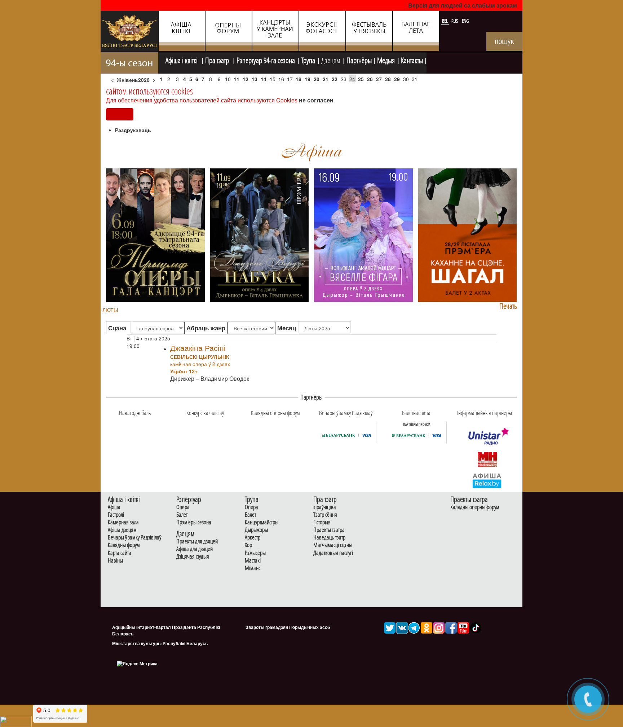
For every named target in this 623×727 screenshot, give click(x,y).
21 (325, 79)
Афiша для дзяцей (194, 549)
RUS (455, 21)
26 (370, 79)
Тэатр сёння (325, 514)
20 (316, 79)
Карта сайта (119, 553)
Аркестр (252, 537)
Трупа (308, 59)
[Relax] (487, 480)
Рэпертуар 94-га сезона (266, 59)
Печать (508, 306)
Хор (248, 545)
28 (388, 79)
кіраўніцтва (324, 507)
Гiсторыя (322, 522)
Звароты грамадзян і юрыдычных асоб (288, 627)
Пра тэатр (217, 59)
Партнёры (359, 59)
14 (263, 79)
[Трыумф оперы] (155, 234)
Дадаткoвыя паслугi (333, 553)
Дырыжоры (256, 530)
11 (236, 79)
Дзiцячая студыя (192, 556)
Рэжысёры (255, 553)
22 (334, 79)
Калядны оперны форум (474, 507)
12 (245, 79)
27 (379, 79)
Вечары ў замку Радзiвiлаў (134, 537)
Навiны (115, 560)
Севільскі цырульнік (199, 356)
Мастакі (253, 560)
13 (254, 79)
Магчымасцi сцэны (332, 545)
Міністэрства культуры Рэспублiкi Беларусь (160, 643)
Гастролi (116, 514)
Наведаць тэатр (329, 537)
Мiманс (252, 568)
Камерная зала (123, 522)
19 (307, 79)
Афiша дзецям (122, 530)
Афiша (114, 507)
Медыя (386, 59)
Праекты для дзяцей (197, 541)
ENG (465, 21)
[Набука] (259, 234)
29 (397, 79)
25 (361, 79)
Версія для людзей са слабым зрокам (462, 5)
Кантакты (412, 59)
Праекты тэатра (329, 530)
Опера (183, 507)
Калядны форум (124, 545)
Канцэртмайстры (261, 522)
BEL (445, 21)
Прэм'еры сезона (193, 522)
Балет (181, 514)
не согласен (316, 100)
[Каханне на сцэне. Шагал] (467, 234)
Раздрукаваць (133, 129)
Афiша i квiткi (182, 59)
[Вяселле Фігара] (363, 234)
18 (298, 79)
